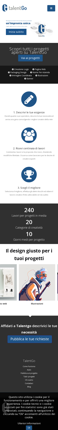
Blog (29, 387)
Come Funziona (29, 366)
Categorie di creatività (29, 227)
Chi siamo (29, 380)
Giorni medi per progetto (29, 239)
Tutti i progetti (29, 376)
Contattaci (29, 383)
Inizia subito (16, 31)
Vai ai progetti (30, 58)
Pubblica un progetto (29, 373)
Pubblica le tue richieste (30, 338)
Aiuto (29, 370)
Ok (29, 427)
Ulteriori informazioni (29, 423)
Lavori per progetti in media (29, 215)
